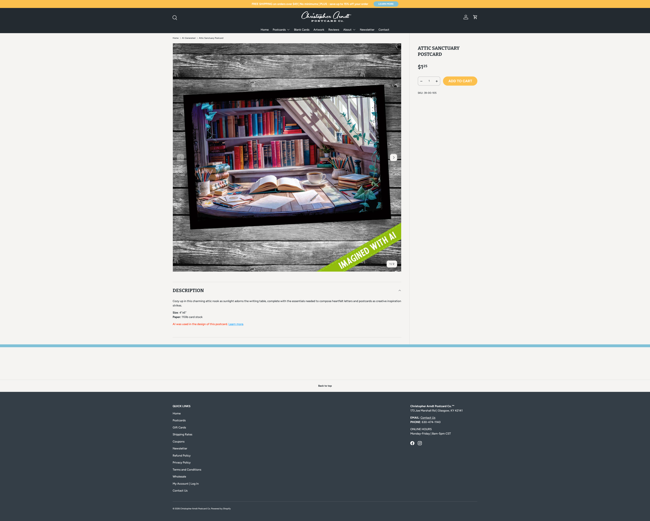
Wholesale (179, 476)
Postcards (279, 29)
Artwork (318, 29)
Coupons (179, 441)
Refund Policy (182, 455)
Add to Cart (460, 81)
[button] (475, 17)
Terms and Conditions (187, 469)
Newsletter (367, 29)
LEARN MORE (386, 3)
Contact (383, 29)
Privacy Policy (182, 462)
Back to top (325, 385)
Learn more (236, 324)
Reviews (333, 29)
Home (265, 29)
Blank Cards (301, 29)
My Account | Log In (186, 483)
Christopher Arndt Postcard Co (195, 508)
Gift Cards (179, 427)
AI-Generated (189, 38)
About (347, 29)
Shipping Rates (182, 434)
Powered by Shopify (221, 508)
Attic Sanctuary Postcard (211, 38)
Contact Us (180, 490)
